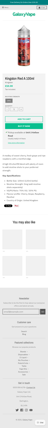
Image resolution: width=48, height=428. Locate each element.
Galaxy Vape (27, 420)
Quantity (8, 106)
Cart (43, 7)
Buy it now (24, 126)
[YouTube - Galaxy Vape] (31, 410)
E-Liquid (23, 357)
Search (24, 331)
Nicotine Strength (12, 96)
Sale (24, 374)
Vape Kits (23, 369)
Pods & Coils (23, 363)
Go (42, 311)
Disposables (23, 354)
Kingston (9, 82)
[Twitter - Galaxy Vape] (17, 410)
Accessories (23, 372)
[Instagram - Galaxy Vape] (26, 410)
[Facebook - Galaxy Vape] (21, 410)
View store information (16, 143)
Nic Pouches (23, 360)
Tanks (24, 366)
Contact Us (30, 387)
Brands (23, 351)
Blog (24, 334)
